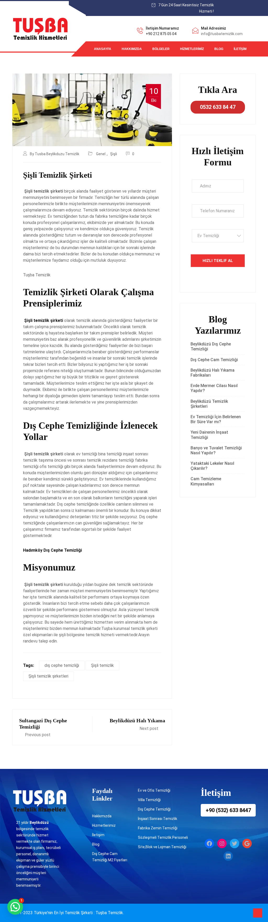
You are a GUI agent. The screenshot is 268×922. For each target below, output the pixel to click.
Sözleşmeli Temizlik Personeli (163, 837)
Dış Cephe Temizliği (154, 809)
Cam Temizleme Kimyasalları (206, 481)
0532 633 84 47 (218, 107)
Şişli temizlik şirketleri (48, 676)
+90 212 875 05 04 (161, 34)
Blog (218, 49)
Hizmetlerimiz (192, 49)
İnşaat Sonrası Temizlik (157, 819)
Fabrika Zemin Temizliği (157, 828)
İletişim (240, 49)
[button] (15, 907)
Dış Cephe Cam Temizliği (214, 359)
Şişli (113, 154)
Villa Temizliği (149, 800)
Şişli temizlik (102, 665)
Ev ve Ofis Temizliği (154, 790)
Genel (100, 154)
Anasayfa (102, 49)
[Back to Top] (257, 913)
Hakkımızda (132, 49)
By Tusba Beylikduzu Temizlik (54, 154)
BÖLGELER (161, 49)
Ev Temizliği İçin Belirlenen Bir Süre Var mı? (216, 419)
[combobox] (218, 235)
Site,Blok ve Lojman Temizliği (162, 847)
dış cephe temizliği (61, 665)
